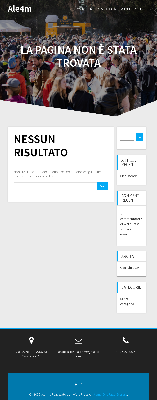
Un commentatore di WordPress (131, 218)
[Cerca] (139, 137)
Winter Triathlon (97, 8)
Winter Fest (134, 8)
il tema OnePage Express (109, 394)
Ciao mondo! (129, 176)
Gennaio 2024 (130, 267)
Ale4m (20, 8)
